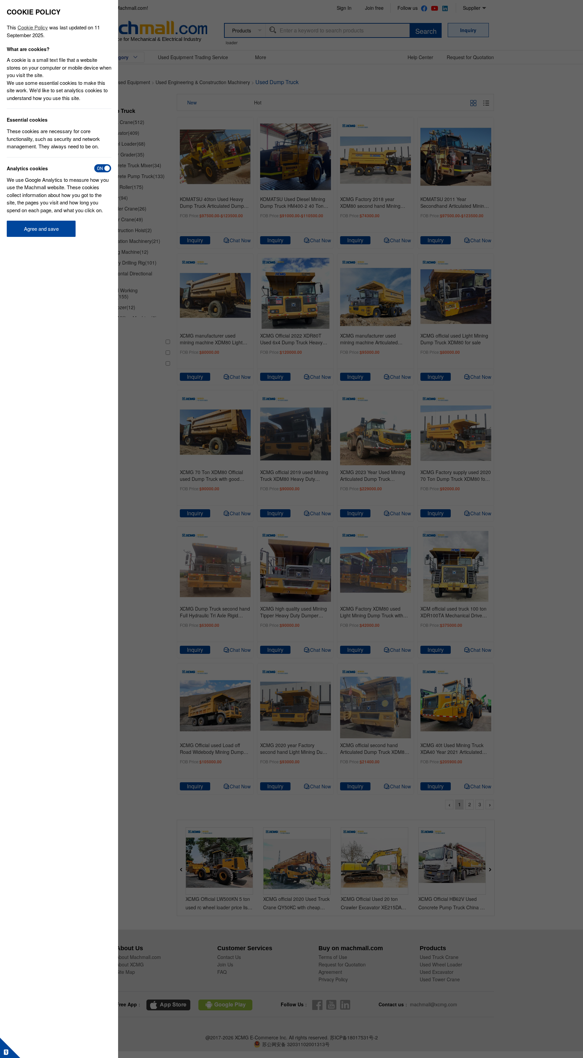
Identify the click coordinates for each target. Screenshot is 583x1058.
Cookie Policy (33, 27)
